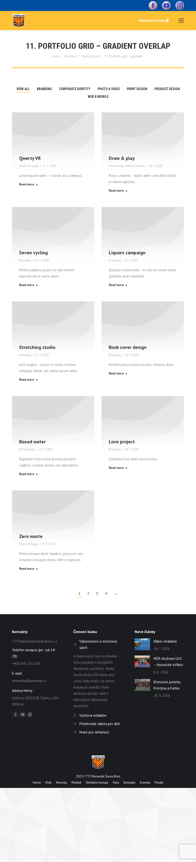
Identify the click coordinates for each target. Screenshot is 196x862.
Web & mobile (98, 96)
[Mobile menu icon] (181, 20)
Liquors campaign (127, 252)
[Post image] (53, 141)
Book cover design (128, 347)
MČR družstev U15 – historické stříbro (168, 661)
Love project (122, 442)
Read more (26, 184)
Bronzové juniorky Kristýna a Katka (167, 685)
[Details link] (53, 133)
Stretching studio (37, 347)
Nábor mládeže (165, 641)
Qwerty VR (30, 158)
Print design (137, 89)
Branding (44, 89)
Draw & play (122, 158)
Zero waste (31, 536)
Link (47, 228)
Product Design (167, 89)
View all (23, 89)
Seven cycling (33, 252)
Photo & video (109, 89)
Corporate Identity (74, 89)
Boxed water (32, 442)
